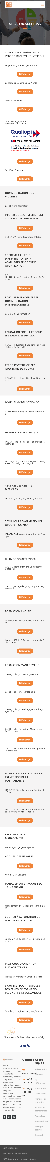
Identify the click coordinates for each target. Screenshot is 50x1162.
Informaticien (41, 1121)
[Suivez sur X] (9, 1117)
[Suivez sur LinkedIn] (14, 1117)
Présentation (41, 1069)
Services (39, 1074)
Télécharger (25, 74)
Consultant (40, 1093)
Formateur (40, 1116)
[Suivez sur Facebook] (4, 1117)
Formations (40, 1088)
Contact (39, 1135)
